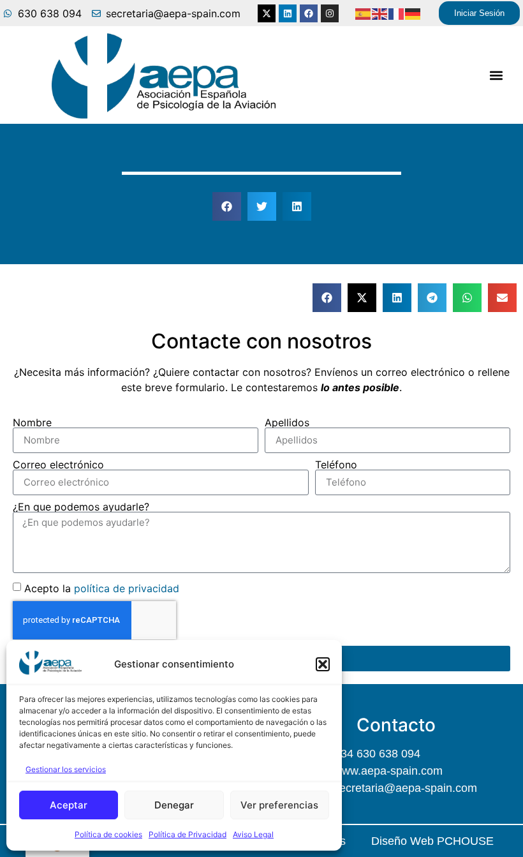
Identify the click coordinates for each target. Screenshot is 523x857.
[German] (413, 13)
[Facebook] (309, 13)
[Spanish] (363, 13)
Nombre (32, 422)
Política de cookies (108, 834)
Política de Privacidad (187, 834)
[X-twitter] (267, 13)
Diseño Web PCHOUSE (432, 841)
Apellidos (287, 422)
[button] (322, 664)
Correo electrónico (58, 464)
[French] (396, 13)
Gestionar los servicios (66, 769)
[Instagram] (330, 13)
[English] (380, 13)
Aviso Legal (253, 834)
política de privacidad (126, 587)
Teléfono (336, 464)
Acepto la (101, 587)
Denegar (174, 805)
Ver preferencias (279, 805)
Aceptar (68, 805)
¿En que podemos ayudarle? (81, 507)
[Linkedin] (288, 13)
